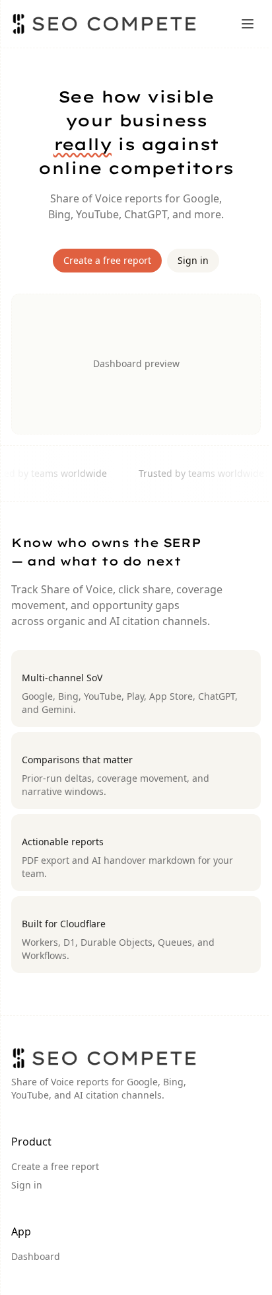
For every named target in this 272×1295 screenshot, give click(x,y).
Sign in (193, 260)
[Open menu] (247, 24)
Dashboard (35, 1256)
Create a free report (107, 260)
